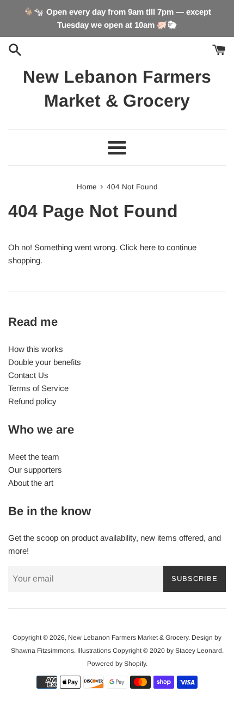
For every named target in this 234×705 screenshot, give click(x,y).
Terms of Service (38, 388)
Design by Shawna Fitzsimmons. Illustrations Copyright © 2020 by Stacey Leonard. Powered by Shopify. (117, 650)
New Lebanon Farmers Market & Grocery (117, 89)
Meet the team (33, 456)
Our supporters (35, 469)
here (148, 247)
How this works (35, 349)
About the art (30, 482)
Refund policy (32, 401)
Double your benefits (44, 362)
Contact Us (28, 375)
